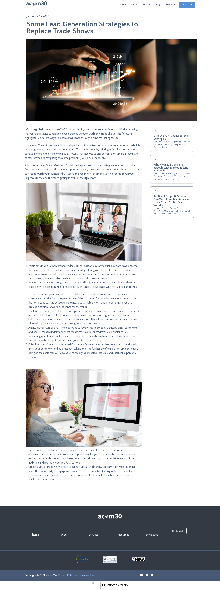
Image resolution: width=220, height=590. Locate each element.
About (134, 4)
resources (123, 534)
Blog (158, 4)
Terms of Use (87, 575)
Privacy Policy (66, 575)
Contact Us (187, 4)
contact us (152, 534)
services (93, 534)
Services (147, 4)
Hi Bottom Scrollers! (115, 585)
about (64, 534)
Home (123, 4)
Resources (171, 4)
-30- (82, 491)
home (35, 534)
